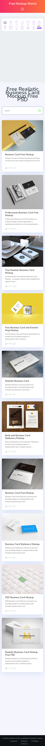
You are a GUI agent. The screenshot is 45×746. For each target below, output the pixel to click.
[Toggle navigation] (22, 9)
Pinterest (24, 741)
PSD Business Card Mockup (19, 597)
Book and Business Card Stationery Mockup (17, 437)
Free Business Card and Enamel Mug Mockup (21, 329)
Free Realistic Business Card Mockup (19, 271)
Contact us (24, 744)
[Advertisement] (22, 56)
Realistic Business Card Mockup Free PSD (21, 653)
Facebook (13, 741)
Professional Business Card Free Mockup (21, 214)
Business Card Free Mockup (19, 154)
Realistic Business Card (17, 380)
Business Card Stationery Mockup (22, 544)
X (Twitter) (34, 741)
